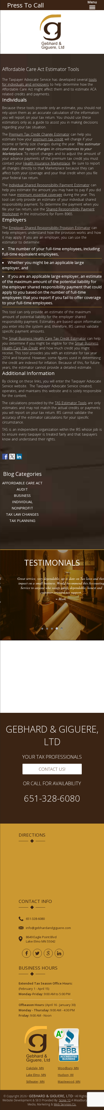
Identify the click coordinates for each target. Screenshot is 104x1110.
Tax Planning (22, 520)
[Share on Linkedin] (19, 456)
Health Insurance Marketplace (46, 163)
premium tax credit (48, 139)
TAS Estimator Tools (71, 403)
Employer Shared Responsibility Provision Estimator (49, 227)
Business (22, 495)
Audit (22, 489)
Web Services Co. (65, 1104)
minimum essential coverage (39, 194)
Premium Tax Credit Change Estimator (39, 134)
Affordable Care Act (22, 482)
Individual (22, 501)
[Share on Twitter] (12, 456)
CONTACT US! (52, 769)
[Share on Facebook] (5, 456)
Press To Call (25, 5)
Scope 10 (65, 1100)
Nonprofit (22, 508)
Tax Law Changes (22, 514)
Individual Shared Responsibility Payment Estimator (49, 185)
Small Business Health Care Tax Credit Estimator (47, 338)
